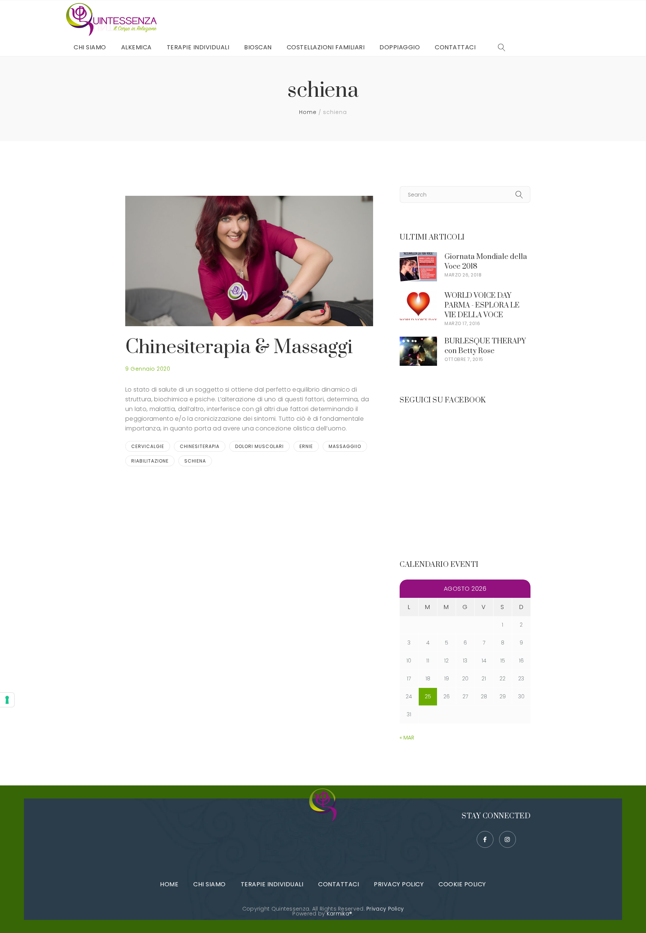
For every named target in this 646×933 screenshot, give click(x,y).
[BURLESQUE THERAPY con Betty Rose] (418, 341)
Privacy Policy (399, 884)
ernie (306, 446)
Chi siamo (209, 884)
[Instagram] (507, 839)
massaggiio (345, 446)
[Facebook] (485, 839)
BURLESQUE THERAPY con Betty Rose (485, 346)
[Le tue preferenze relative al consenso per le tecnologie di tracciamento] (7, 700)
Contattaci (338, 884)
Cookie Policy (462, 884)
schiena (195, 461)
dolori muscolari (259, 446)
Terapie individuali (272, 884)
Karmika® (339, 913)
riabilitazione (150, 461)
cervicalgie (147, 446)
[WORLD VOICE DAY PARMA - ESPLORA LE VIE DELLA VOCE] (418, 295)
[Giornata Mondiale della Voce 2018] (418, 257)
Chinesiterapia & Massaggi (239, 347)
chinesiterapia (199, 446)
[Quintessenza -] (113, 19)
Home (308, 112)
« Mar (407, 737)
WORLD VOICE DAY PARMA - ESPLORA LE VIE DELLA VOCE (482, 305)
